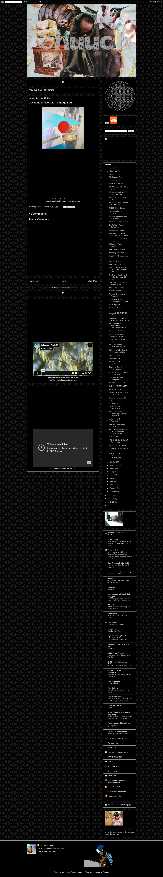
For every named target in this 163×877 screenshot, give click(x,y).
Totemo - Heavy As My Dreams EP (117, 295)
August (112, 468)
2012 (110, 499)
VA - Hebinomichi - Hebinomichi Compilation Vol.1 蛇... (118, 326)
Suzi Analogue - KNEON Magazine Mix (118, 283)
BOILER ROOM (114, 766)
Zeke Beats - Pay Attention (115, 420)
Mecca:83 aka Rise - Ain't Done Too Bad (118, 193)
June (112, 475)
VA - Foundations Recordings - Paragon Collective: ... (118, 414)
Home (63, 281)
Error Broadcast (114, 681)
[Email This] (64, 207)
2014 (110, 168)
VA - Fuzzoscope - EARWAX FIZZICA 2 (117, 346)
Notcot (110, 578)
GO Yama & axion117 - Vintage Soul (117, 379)
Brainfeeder (112, 613)
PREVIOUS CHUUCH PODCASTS (41, 90)
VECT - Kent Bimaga (117, 249)
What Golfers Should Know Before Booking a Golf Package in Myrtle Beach (119, 543)
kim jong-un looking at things (120, 572)
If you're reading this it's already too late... (117, 637)
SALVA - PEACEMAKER (118, 386)
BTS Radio (112, 748)
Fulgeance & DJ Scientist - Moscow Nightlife (118, 351)
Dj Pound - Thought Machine (116, 245)
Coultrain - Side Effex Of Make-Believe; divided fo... (118, 277)
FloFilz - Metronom (116, 261)
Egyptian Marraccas (116, 697)
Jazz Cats (111, 589)
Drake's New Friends (116, 653)
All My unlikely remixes (116, 624)
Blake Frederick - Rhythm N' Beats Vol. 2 (118, 204)
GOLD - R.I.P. (114, 437)
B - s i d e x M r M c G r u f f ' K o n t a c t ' (118, 373)
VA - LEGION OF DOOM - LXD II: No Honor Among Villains (119, 432)
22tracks (111, 762)
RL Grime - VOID (115, 389)
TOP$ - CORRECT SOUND (116, 212)
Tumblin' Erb (113, 550)
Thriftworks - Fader (116, 177)
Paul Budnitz (113, 688)
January (113, 491)
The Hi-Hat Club (114, 787)
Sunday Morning (46, 845)
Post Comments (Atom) (68, 287)
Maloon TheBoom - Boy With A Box (118, 217)
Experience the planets (117, 791)
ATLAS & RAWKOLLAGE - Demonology (119, 441)
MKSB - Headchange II (117, 208)
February (113, 488)
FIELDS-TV (112, 776)
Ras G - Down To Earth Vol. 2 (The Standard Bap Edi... (118, 270)
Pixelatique (112, 629)
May (111, 478)
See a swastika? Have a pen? (118, 640)
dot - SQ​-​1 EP (114, 180)
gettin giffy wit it (114, 705)
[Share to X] (69, 207)
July (111, 472)
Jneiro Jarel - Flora (116, 403)
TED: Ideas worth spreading (119, 738)
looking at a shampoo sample (118, 733)
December (114, 171)
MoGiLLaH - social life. (117, 383)
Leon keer (111, 534)
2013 (110, 495)
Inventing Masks (113, 683)
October (113, 462)
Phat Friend (112, 622)
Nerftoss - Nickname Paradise (117, 309)
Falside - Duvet (115, 291)
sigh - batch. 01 (115, 264)
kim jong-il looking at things (119, 732)
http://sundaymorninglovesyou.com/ (63, 468)
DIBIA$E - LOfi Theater (118, 445)
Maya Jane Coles (114, 727)
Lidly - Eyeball (114, 305)
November (114, 174)
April (111, 481)
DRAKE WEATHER (115, 757)
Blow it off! (111, 648)
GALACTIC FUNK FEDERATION (114, 671)
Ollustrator (89, 872)
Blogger (106, 872)
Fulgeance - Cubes (116, 287)
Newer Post (34, 281)
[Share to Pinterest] (73, 207)
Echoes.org (112, 771)
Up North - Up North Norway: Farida (120, 666)
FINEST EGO (113, 539)
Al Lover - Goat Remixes (118, 222)
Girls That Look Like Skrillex (119, 563)
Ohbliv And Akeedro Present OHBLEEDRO (118, 300)
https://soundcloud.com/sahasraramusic (63, 378)
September (114, 465)
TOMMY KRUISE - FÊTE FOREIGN (118, 394)
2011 (110, 502)
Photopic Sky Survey (116, 796)
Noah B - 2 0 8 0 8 (116, 184)
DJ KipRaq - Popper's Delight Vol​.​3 (117, 226)
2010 (110, 505)
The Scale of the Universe (118, 752)
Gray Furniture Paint (114, 631)
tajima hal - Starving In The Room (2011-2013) (119, 319)
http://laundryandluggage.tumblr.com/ (63, 380)
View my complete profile (46, 852)
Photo (110, 707)
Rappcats (111, 587)
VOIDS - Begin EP (116, 355)
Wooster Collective (115, 532)
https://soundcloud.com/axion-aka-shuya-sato (63, 201)
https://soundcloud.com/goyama (63, 199)
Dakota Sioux (114, 834)
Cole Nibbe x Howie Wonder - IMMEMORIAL (116, 456)
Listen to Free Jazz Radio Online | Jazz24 (118, 781)
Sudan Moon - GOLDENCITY (115, 407)
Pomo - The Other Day (117, 230)
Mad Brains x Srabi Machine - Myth (116, 335)
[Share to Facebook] (71, 207)
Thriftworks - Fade (116, 358)
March (112, 485)
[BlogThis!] (67, 207)
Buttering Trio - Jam (116, 253)
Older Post (92, 281)
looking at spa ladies (115, 574)
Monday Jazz (113, 743)
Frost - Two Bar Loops (117, 331)
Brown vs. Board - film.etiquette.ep (116, 368)
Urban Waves (113, 605)
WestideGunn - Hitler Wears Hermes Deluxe (118, 235)
